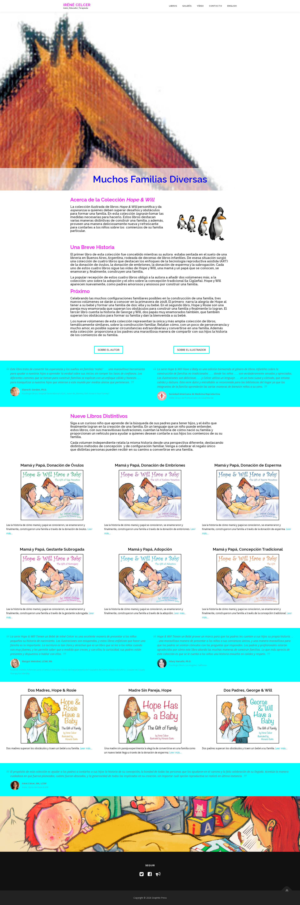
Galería (187, 6)
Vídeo (200, 6)
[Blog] (158, 874)
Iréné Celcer (76, 5)
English (232, 6)
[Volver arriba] (286, 890)
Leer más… (180, 613)
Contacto (215, 6)
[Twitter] (142, 874)
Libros (173, 6)
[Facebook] (150, 874)
